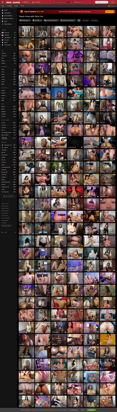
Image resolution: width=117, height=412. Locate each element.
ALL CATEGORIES (9, 196)
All (79, 20)
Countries (37, 20)
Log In (112, 2)
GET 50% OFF (109, 11)
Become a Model (5, 218)
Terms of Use (5, 215)
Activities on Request (68, 20)
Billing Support (5, 206)
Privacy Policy (5, 213)
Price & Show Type (51, 20)
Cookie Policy (74, 410)
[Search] (71, 2)
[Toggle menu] (2, 2)
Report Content (5, 208)
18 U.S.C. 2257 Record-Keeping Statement (7, 226)
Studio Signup (5, 220)
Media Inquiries (5, 210)
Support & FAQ (5, 203)
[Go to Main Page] (13, 2)
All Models (4, 222)
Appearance (25, 20)
